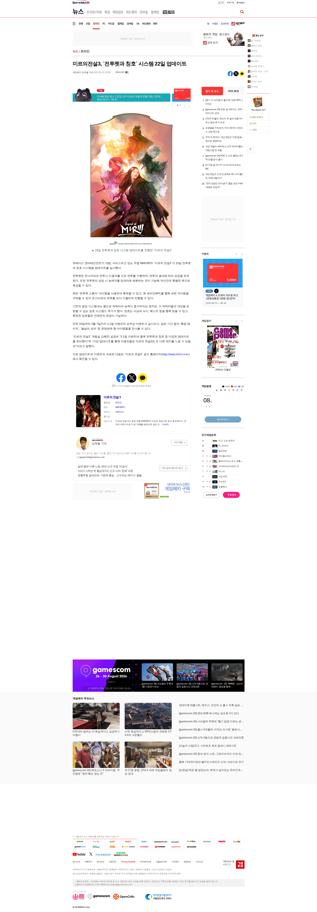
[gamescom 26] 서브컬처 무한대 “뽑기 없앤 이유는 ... (157, 685)
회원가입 (230, 2)
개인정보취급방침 (128, 862)
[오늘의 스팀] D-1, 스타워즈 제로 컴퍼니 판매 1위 (207, 745)
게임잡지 (206, 320)
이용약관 (112, 862)
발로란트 (222, 451)
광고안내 (100, 862)
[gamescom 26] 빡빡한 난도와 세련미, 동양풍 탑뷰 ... (227, 685)
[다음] (113, 841)
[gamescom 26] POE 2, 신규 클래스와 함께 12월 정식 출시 (224, 157)
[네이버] (81, 841)
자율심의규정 (161, 862)
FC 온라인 (223, 446)
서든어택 (222, 476)
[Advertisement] (59, 51)
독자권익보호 (145, 862)
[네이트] (129, 841)
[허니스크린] (129, 846)
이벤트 (205, 253)
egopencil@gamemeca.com (92, 457)
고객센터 (175, 862)
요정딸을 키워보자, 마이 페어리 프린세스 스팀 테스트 (224, 130)
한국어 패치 (256, 81)
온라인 (85, 51)
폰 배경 (254, 86)
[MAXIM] (207, 841)
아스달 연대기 (257, 66)
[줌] (145, 841)
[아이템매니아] (97, 846)
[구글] (97, 841)
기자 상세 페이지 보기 (172, 468)
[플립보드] (160, 846)
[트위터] (92, 854)
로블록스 (222, 487)
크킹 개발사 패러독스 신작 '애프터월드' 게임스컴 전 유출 (224, 148)
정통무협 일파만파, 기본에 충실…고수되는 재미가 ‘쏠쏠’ (110, 475)
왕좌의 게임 (256, 45)
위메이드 (119, 412)
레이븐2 (255, 61)
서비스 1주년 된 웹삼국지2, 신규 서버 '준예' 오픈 (105, 470)
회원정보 (187, 862)
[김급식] (113, 846)
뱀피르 (254, 51)
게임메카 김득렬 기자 (83, 72)
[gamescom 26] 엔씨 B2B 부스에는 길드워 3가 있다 (209, 713)
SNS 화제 (233, 91)
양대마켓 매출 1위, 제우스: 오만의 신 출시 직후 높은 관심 (212, 705)
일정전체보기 (223, 419)
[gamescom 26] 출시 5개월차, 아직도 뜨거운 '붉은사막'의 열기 (212, 729)
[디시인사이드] (192, 846)
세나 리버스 (256, 56)
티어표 (254, 76)
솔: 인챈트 (256, 40)
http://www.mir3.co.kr (175, 354)
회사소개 (76, 862)
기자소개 (199, 862)
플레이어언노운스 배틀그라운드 (233, 461)
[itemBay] (192, 841)
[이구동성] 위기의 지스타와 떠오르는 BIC (223, 167)
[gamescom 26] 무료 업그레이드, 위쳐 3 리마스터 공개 (224, 111)
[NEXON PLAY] (160, 841)
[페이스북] (105, 854)
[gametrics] (81, 846)
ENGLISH (120, 72)
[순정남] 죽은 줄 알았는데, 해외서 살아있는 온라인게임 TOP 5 (212, 770)
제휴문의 (88, 862)
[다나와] (176, 841)
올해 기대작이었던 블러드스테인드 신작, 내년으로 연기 (211, 762)
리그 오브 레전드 (226, 440)
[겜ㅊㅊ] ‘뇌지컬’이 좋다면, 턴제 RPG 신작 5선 (224, 102)
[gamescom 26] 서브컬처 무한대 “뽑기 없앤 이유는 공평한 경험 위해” (212, 721)
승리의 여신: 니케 (259, 71)
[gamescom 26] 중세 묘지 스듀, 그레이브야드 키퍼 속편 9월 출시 (212, 753)
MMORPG (120, 407)
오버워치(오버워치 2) (228, 466)
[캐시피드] (176, 846)
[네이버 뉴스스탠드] (122, 854)
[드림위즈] (236, 841)
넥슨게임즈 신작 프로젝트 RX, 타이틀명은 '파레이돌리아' (224, 176)
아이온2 (222, 481)
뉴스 (75, 51)
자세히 (165, 424)
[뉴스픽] (145, 846)
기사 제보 (178, 442)
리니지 (221, 471)
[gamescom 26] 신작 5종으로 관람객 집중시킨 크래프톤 (192, 685)
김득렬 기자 (99, 443)
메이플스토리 (224, 456)
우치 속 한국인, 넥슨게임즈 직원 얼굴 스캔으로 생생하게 (224, 139)
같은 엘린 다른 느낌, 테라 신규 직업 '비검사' (103, 466)
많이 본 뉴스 (212, 91)
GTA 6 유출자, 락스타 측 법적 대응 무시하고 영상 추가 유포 (224, 120)
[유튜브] (81, 854)
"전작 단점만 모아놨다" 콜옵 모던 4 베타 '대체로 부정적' (224, 185)
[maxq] (222, 841)
